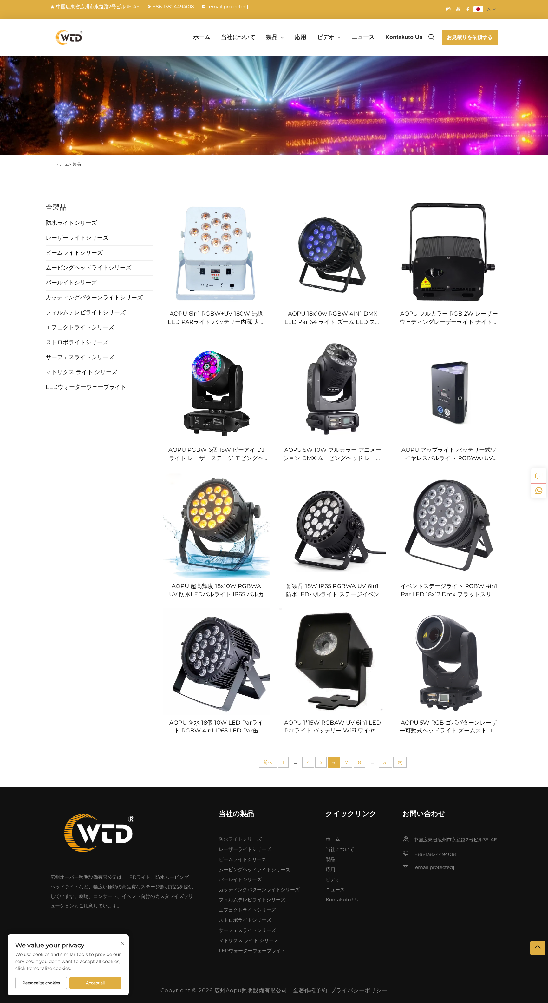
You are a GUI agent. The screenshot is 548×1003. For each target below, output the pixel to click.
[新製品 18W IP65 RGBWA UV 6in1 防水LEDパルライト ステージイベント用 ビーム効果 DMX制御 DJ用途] (332, 525)
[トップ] (537, 948)
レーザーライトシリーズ (245, 849)
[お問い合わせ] (538, 475)
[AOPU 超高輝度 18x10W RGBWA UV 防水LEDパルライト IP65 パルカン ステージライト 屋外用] (216, 525)
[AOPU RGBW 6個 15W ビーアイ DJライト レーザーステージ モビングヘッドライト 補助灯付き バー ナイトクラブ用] (216, 389)
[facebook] (468, 9)
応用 (300, 37)
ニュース (363, 37)
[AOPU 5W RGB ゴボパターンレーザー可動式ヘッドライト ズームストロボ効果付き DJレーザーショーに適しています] (448, 661)
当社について (238, 37)
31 (385, 762)
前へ (268, 762)
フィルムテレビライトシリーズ (252, 900)
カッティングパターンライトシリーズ (259, 889)
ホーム (201, 37)
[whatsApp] (538, 490)
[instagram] (448, 9)
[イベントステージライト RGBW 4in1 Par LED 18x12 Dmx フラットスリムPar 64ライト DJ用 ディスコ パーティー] (448, 525)
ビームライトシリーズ (242, 859)
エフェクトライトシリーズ (247, 910)
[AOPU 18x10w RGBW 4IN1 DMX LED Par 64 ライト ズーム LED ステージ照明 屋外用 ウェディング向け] (332, 252)
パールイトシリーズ (240, 879)
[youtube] (458, 9)
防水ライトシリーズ (240, 839)
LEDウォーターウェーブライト (252, 950)
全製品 (56, 207)
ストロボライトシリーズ (245, 920)
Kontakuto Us (403, 37)
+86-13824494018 (173, 6)
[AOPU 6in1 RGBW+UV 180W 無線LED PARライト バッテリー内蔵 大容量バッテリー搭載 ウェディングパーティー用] (216, 252)
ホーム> (64, 164)
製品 (271, 37)
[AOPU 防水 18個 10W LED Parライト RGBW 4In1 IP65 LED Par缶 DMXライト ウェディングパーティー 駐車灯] (216, 661)
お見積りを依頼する (470, 37)
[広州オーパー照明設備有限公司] (83, 37)
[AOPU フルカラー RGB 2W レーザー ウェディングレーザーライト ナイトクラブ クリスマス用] (448, 252)
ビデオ (325, 37)
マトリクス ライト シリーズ (248, 940)
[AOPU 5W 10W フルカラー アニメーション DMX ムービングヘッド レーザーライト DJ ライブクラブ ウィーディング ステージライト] (332, 389)
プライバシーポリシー (359, 990)
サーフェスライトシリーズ (247, 930)
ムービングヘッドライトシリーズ (254, 869)
